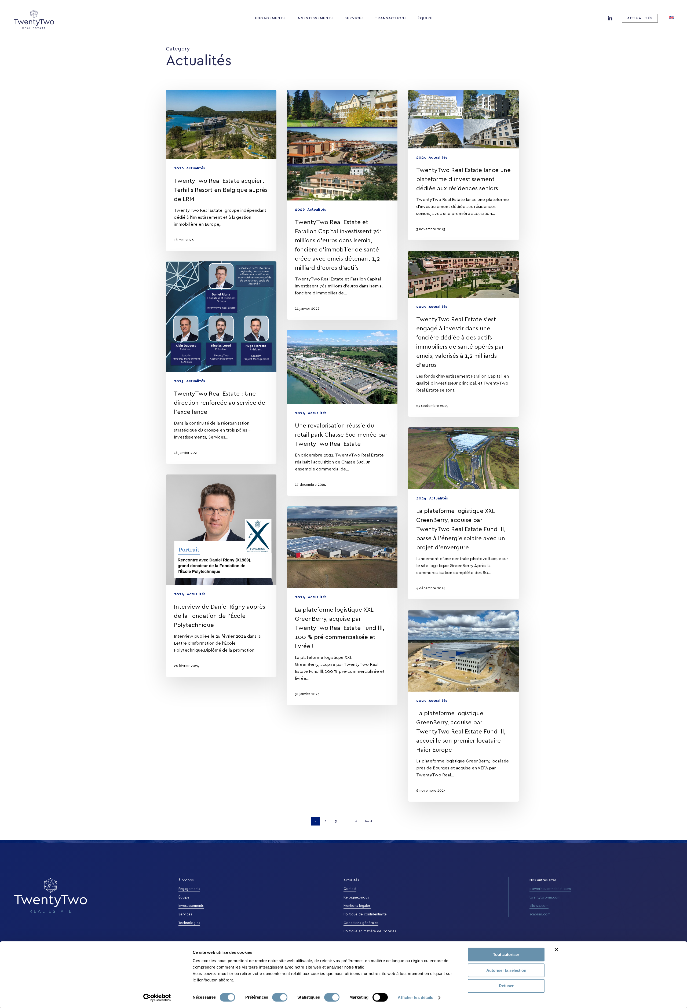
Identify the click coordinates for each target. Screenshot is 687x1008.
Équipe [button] (183, 897)
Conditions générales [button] (361, 923)
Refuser (506, 986)
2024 (300, 413)
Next (368, 821)
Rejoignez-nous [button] (356, 897)
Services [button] (185, 914)
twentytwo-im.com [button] (544, 897)
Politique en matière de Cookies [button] (370, 931)
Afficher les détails (415, 997)
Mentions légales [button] (357, 906)
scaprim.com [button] (539, 914)
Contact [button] (350, 889)
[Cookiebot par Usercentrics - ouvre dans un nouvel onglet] (157, 998)
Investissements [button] (191, 906)
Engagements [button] (189, 889)
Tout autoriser (506, 954)
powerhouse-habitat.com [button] (550, 889)
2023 (421, 701)
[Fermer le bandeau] (556, 949)
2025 (421, 157)
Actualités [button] (351, 880)
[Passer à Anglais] (671, 18)
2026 (179, 168)
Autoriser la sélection (506, 970)
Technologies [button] (189, 923)
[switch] (279, 997)
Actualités (195, 168)
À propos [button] (186, 880)
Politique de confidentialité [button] (365, 914)
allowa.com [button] (539, 906)
